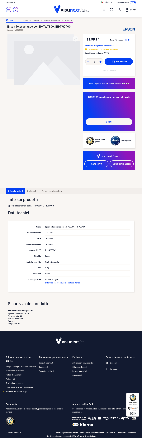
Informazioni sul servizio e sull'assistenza (62, 283)
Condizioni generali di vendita (66, 432)
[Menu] (8, 9)
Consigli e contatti (46, 363)
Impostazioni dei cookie (127, 432)
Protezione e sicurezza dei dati (92, 432)
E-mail (109, 121)
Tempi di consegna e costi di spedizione (21, 366)
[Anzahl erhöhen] (101, 61)
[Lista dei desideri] (111, 10)
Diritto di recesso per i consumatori (19, 387)
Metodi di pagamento (14, 375)
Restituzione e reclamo (15, 383)
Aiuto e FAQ (10, 379)
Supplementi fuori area (15, 370)
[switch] (133, 413)
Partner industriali (79, 371)
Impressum (110, 432)
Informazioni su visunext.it (82, 363)
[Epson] (129, 29)
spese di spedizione (87, 436)
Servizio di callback (46, 371)
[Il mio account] (119, 10)
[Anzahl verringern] (88, 61)
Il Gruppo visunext (79, 367)
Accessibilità (77, 375)
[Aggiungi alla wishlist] (75, 38)
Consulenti (43, 367)
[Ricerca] (103, 10)
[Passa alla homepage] (71, 10)
